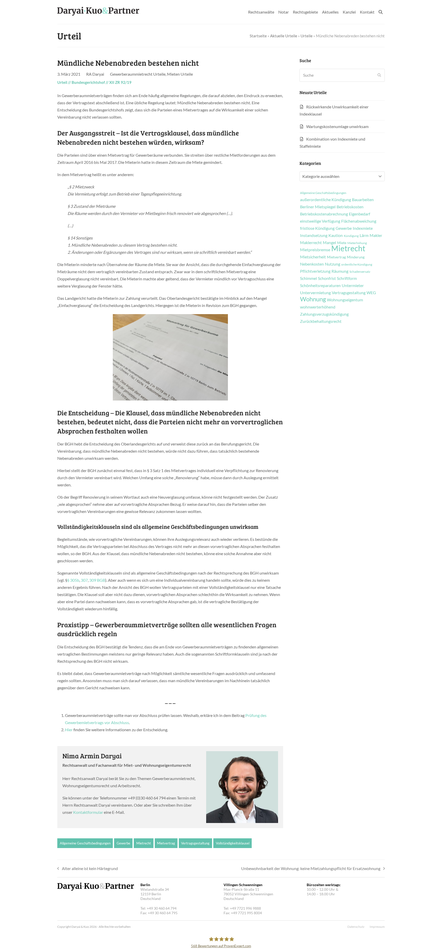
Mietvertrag (166, 843)
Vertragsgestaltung (195, 843)
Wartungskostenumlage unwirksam (337, 126)
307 (84, 580)
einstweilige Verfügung (320, 221)
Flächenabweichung (358, 221)
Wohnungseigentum (345, 299)
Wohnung (313, 299)
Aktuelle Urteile (283, 35)
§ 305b (73, 580)
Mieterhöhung (357, 243)
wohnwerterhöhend (317, 306)
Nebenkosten (312, 264)
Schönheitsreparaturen (320, 285)
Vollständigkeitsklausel (232, 843)
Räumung (340, 271)
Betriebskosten (350, 206)
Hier (69, 729)
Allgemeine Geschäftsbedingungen (85, 843)
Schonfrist (327, 278)
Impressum (377, 927)
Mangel (329, 242)
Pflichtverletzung (315, 271)
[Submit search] (379, 75)
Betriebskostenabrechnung (324, 213)
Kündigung (351, 235)
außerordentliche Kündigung (325, 199)
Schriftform (347, 278)
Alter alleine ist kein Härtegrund (87, 869)
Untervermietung (315, 292)
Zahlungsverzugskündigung (324, 314)
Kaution (335, 235)
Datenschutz (355, 927)
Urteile (307, 35)
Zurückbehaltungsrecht (320, 321)
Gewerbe (123, 843)
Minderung (355, 257)
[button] (381, 12)
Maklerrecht (311, 242)
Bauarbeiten (363, 199)
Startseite (258, 35)
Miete (341, 242)
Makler (376, 235)
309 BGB (97, 580)
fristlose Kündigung (317, 228)
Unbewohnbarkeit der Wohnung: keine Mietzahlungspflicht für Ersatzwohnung (310, 869)
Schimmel (308, 278)
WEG (371, 292)
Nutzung (332, 264)
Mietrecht (143, 843)
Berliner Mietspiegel (318, 206)
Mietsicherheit (313, 256)
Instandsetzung (313, 235)
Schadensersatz (359, 271)
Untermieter (353, 285)
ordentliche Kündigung (356, 264)
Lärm (364, 235)
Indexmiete (363, 228)
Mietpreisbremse (315, 249)
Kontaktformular (88, 812)
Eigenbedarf (359, 213)
